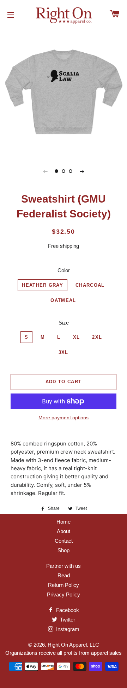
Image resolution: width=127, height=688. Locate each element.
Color (64, 270)
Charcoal (89, 285)
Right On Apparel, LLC (73, 645)
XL (76, 337)
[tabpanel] (63, 90)
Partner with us (63, 566)
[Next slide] (82, 171)
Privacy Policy (63, 594)
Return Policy (63, 585)
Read (64, 575)
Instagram (67, 629)
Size (64, 323)
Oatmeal (63, 300)
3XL (63, 352)
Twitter (67, 620)
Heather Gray (42, 285)
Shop (63, 550)
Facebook (67, 610)
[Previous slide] (45, 171)
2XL (97, 337)
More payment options (63, 417)
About (63, 531)
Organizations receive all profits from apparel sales (63, 653)
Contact (64, 541)
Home (63, 522)
